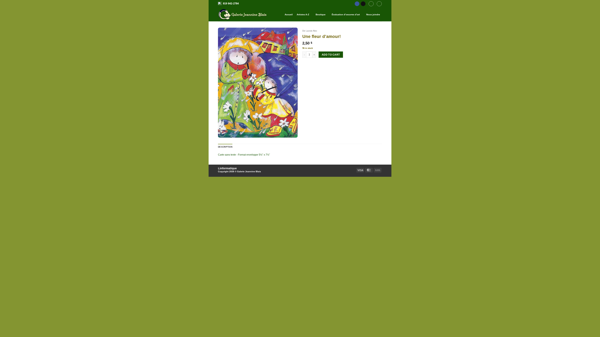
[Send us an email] (363, 3)
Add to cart (331, 54)
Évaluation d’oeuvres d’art (346, 14)
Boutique (320, 14)
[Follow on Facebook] (357, 3)
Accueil (289, 14)
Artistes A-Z (303, 14)
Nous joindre (373, 14)
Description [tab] (225, 147)
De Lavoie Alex (309, 31)
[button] (371, 3)
